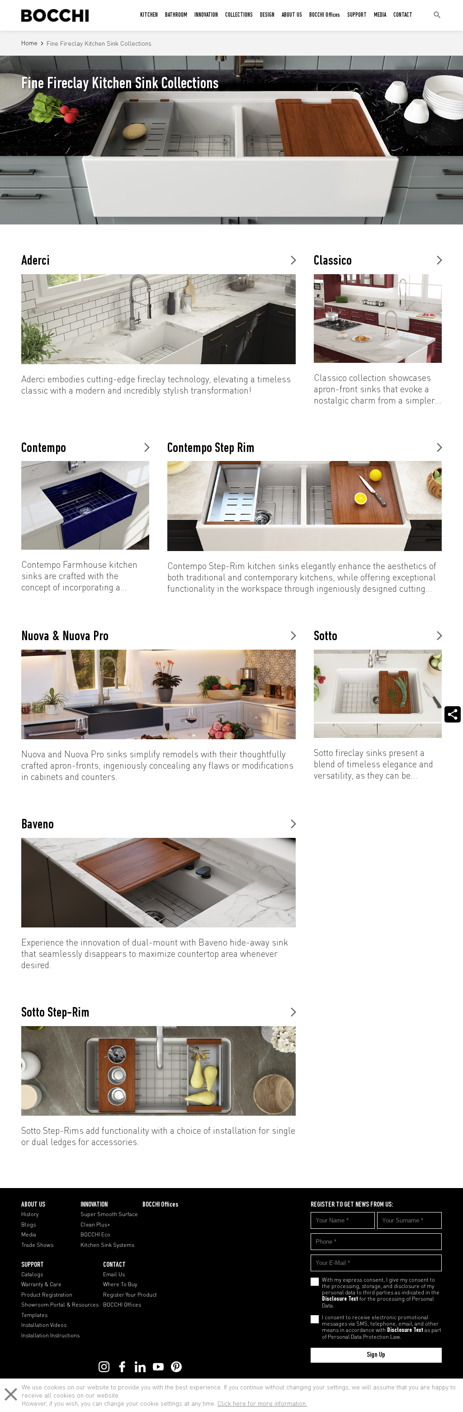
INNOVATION (206, 15)
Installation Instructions (50, 1335)
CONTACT (402, 15)
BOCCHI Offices (324, 15)
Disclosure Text (340, 1299)
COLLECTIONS (239, 15)
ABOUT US (292, 15)
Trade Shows (37, 1245)
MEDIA (380, 15)
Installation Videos (43, 1325)
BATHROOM (176, 15)
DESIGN (267, 15)
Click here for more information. (262, 1403)
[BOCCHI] (55, 15)
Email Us (114, 1274)
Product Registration (46, 1295)
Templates (34, 1315)
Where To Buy (120, 1284)
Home (29, 43)
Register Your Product (130, 1295)
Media (28, 1234)
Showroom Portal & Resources (60, 1305)
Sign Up (376, 1355)
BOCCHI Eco (95, 1234)
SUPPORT (357, 15)
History (29, 1214)
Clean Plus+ (95, 1225)
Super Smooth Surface (109, 1214)
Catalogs (32, 1274)
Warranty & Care (41, 1284)
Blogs (28, 1225)
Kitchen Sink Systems (107, 1245)
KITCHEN (149, 15)
